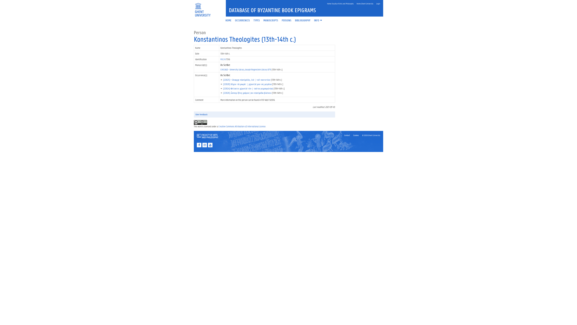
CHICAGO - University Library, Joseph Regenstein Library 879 (245, 69)
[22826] (247, 92)
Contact (347, 135)
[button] (318, 20)
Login (378, 3)
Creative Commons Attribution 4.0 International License (242, 126)
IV (225, 59)
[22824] (248, 88)
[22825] (246, 79)
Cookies (356, 135)
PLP (221, 59)
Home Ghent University (365, 3)
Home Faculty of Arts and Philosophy (340, 3)
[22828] (247, 84)
